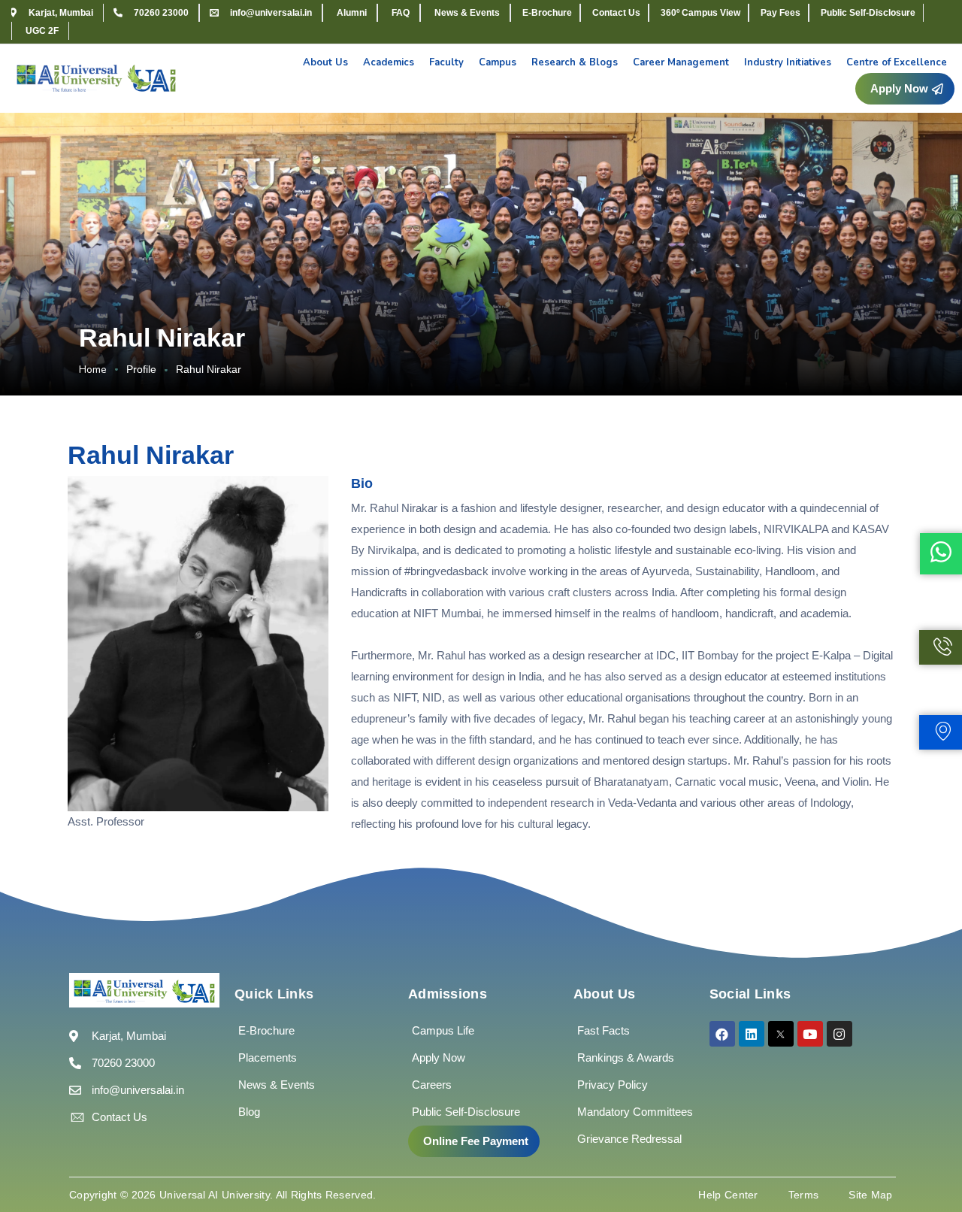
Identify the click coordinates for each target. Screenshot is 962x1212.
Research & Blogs (574, 62)
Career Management (681, 62)
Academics (388, 62)
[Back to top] (928, 1155)
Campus (497, 62)
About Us (325, 62)
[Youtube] (810, 1034)
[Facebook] (722, 1034)
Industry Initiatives (787, 62)
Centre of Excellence (896, 62)
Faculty (446, 62)
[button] (474, 1141)
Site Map (870, 1195)
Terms (803, 1195)
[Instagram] (839, 1034)
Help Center (728, 1195)
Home (93, 369)
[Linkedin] (751, 1034)
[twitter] (781, 1034)
